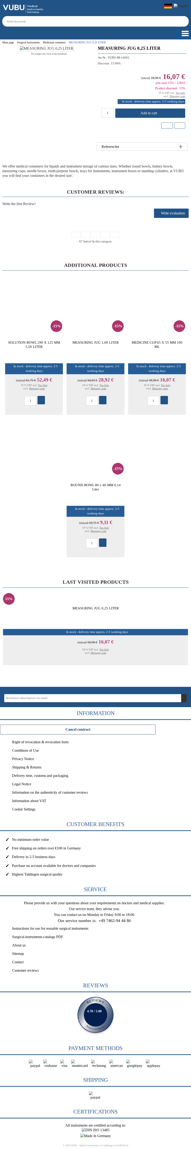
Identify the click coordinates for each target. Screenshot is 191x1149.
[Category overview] (95, 235)
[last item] (115, 235)
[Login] (4, 31)
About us (19, 945)
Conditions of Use (25, 750)
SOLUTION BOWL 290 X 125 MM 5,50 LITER (34, 344)
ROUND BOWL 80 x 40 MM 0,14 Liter (96, 487)
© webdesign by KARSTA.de (114, 1145)
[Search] (186, 21)
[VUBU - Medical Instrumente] (23, 12)
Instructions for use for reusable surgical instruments (50, 928)
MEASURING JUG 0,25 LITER (95, 608)
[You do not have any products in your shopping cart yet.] (12, 31)
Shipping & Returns (26, 767)
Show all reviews (95, 1014)
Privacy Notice (23, 759)
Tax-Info (180, 92)
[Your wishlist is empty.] (21, 31)
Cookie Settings (23, 809)
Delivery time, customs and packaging (40, 776)
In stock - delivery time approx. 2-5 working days (153, 101)
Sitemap (18, 954)
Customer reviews (25, 970)
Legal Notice (21, 784)
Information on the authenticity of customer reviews (50, 792)
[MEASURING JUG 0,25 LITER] (46, 48)
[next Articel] (105, 235)
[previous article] (85, 235)
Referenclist (110, 147)
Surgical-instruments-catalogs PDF (37, 937)
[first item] (76, 235)
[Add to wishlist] (167, 125)
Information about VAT (29, 801)
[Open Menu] (184, 33)
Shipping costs (177, 96)
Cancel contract (77, 729)
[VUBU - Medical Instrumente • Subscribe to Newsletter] (184, 698)
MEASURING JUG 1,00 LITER (95, 342)
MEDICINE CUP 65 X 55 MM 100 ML (157, 344)
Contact (18, 962)
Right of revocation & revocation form (40, 742)
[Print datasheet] (179, 126)
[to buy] (41, 400)
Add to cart (149, 113)
